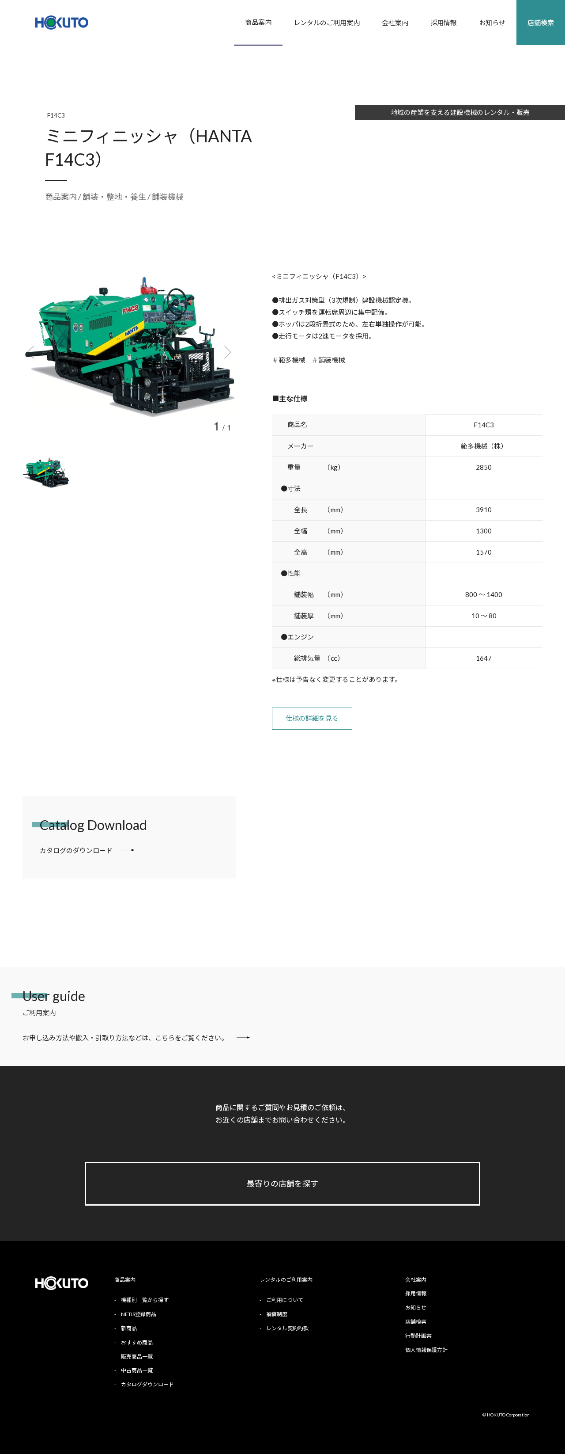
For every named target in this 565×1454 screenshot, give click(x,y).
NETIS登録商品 (138, 1314)
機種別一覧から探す (145, 1300)
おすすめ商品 (137, 1342)
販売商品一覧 (137, 1356)
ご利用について (284, 1300)
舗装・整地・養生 (115, 197)
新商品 (129, 1328)
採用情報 (443, 23)
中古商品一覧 (137, 1370)
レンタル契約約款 (287, 1328)
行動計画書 (418, 1335)
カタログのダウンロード (76, 850)
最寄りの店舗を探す (282, 1183)
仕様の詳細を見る (312, 718)
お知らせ (492, 23)
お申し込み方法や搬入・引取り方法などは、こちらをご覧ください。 (125, 1038)
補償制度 (276, 1314)
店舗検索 (540, 23)
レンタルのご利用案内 (327, 23)
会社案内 (395, 23)
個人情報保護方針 (426, 1350)
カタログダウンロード (147, 1384)
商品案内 (258, 22)
